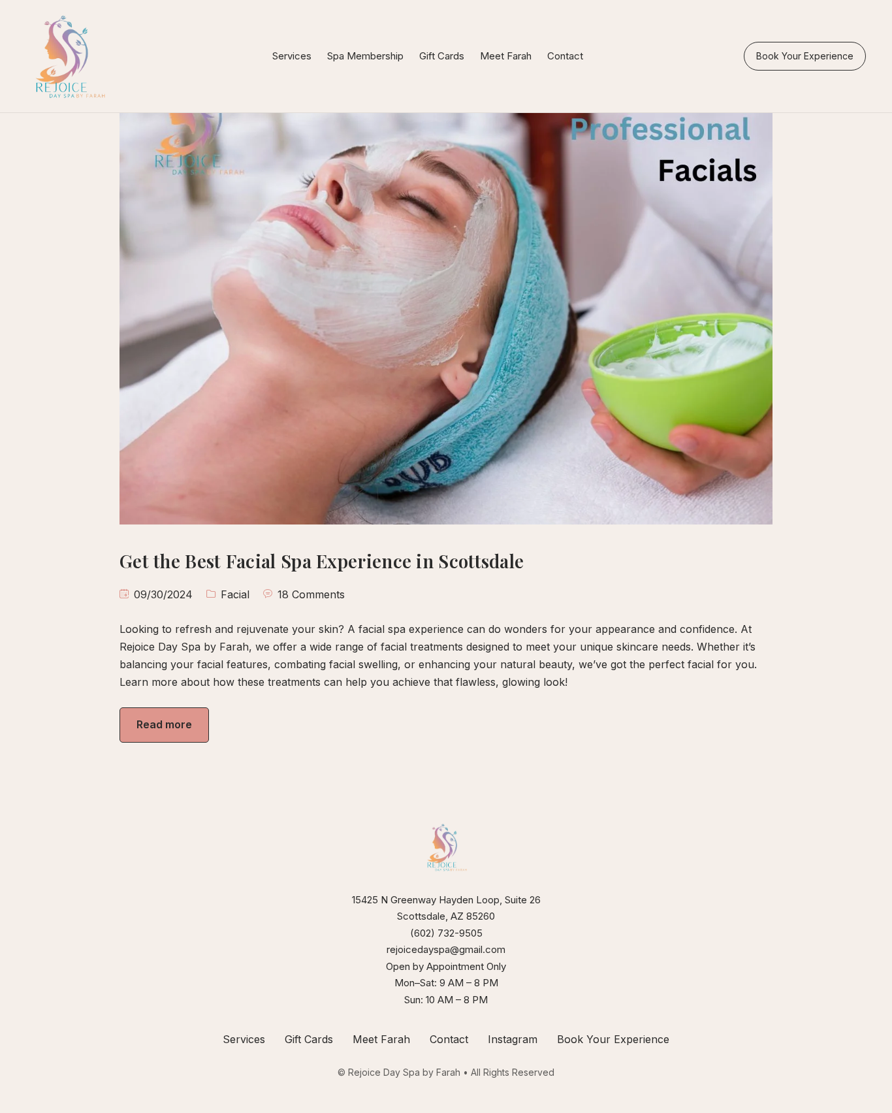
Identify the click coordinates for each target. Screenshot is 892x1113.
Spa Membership (365, 56)
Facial (235, 594)
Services (291, 56)
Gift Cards (441, 56)
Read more (164, 724)
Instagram (512, 1039)
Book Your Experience (804, 55)
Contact (565, 56)
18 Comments (311, 594)
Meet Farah (506, 56)
